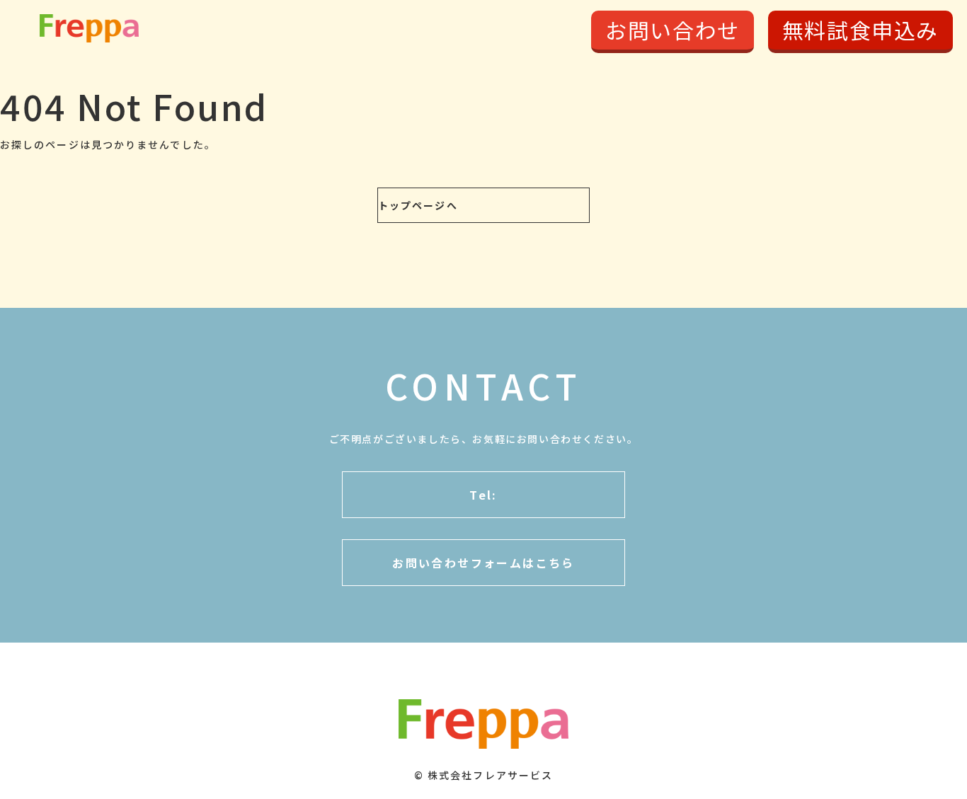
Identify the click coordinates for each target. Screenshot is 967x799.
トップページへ (418, 205)
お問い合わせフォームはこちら (483, 562)
